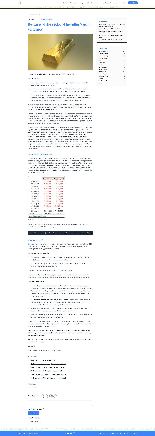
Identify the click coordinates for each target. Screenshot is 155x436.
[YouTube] (68, 433)
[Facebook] (71, 433)
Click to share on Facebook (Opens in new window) (48, 364)
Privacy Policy (110, 433)
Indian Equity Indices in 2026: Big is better (110, 28)
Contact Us (33, 413)
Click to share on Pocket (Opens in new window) (47, 371)
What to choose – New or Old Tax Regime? (110, 39)
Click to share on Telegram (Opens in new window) (48, 378)
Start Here (65, 3)
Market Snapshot (106, 3)
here (48, 246)
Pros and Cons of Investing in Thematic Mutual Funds (111, 36)
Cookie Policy (118, 433)
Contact (122, 3)
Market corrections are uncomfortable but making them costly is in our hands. (112, 25)
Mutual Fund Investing (76, 3)
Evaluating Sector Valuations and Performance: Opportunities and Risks (111, 32)
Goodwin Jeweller (34, 132)
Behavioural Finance (46, 19)
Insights (87, 3)
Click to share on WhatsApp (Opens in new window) (49, 374)
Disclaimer (135, 433)
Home (59, 3)
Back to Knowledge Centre (37, 14)
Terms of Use (127, 433)
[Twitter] (65, 433)
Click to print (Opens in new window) (43, 360)
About (115, 3)
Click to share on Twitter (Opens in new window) (47, 367)
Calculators (94, 3)
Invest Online (133, 3)
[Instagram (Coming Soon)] (74, 433)
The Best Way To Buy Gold (48, 109)
